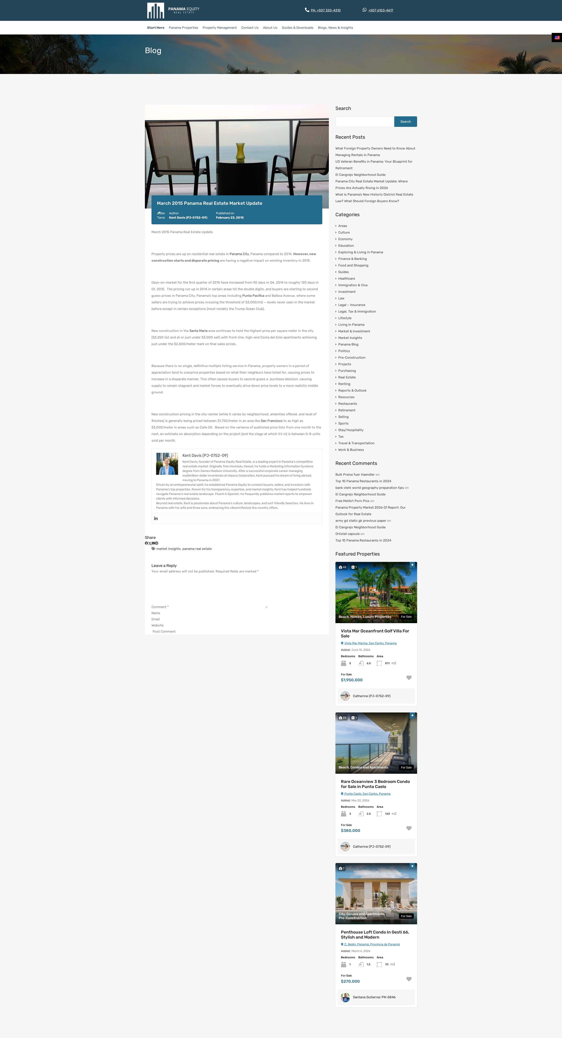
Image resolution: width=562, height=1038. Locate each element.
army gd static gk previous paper (360, 521)
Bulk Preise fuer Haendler (355, 475)
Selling (343, 417)
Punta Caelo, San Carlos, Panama (367, 794)
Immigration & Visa (352, 285)
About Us (270, 28)
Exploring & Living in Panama (360, 252)
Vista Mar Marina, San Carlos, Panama (370, 643)
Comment (160, 607)
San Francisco (272, 421)
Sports (343, 423)
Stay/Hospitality (351, 430)
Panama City (239, 254)
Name (155, 613)
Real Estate (347, 377)
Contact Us (250, 28)
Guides (343, 272)
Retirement (346, 410)
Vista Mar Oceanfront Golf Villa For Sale (375, 634)
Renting (344, 384)
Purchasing (347, 371)
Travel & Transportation (356, 443)
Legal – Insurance (351, 305)
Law (341, 298)
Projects (344, 364)
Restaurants (347, 404)
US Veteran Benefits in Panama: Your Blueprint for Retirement (373, 165)
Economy (345, 239)
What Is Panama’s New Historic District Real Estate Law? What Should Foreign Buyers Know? (374, 197)
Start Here (155, 28)
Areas (342, 226)
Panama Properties (183, 28)
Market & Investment (354, 331)
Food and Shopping (353, 265)
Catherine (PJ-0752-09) (372, 696)
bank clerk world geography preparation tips (369, 488)
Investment (347, 292)
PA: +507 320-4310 (326, 10)
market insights (169, 549)
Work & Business (351, 450)
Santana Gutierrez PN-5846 (374, 997)
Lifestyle (344, 318)
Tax (341, 437)
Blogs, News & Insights (335, 28)
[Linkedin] (156, 518)
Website (157, 625)
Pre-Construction (352, 358)
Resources (346, 397)
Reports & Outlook (352, 390)
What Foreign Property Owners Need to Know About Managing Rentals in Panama (375, 151)
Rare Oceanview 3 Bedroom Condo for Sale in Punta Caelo (375, 784)
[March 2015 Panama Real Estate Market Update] (237, 157)
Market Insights (350, 338)
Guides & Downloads (297, 28)
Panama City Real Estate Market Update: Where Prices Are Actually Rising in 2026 (371, 184)
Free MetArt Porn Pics (352, 501)
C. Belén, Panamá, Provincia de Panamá (372, 944)
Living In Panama (351, 325)
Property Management (220, 28)
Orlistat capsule (347, 534)
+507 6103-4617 (380, 10)
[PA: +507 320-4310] (307, 10)
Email (155, 619)
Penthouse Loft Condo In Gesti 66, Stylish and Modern (375, 935)
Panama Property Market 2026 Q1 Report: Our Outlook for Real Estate (370, 511)
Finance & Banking (352, 259)
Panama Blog (348, 344)
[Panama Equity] (173, 10)
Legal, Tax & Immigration (357, 311)
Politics (344, 351)
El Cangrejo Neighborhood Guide (360, 175)
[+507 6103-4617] (364, 10)
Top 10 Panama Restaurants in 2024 (363, 481)
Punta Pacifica (253, 296)
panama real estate (197, 549)
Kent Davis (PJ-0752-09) (188, 217)
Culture (344, 232)
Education (346, 246)
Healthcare (346, 279)
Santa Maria (198, 331)
